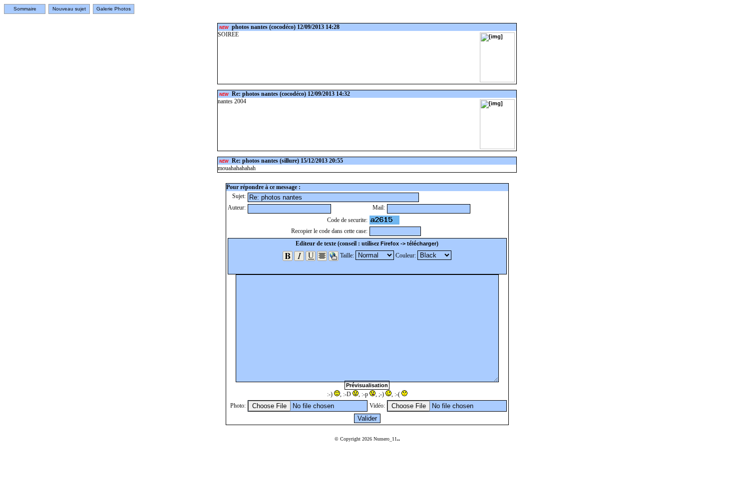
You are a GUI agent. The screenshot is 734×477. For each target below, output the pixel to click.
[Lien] (334, 256)
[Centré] (322, 256)
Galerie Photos (113, 8)
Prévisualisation (367, 385)
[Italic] (299, 256)
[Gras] (288, 256)
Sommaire (24, 8)
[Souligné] (311, 256)
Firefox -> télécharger (408, 243)
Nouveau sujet (69, 8)
